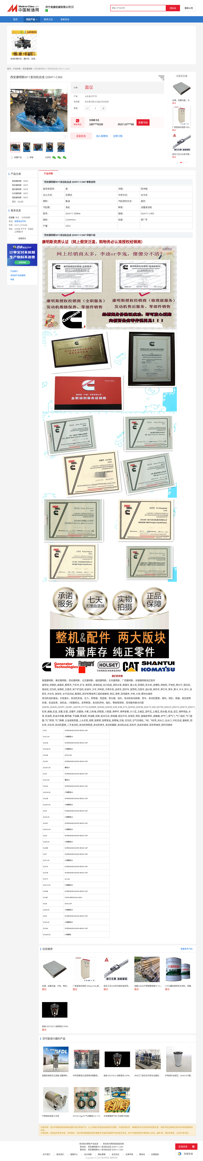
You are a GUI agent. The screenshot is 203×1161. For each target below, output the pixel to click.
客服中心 (74, 1154)
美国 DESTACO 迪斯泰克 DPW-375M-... (120, 1075)
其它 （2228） (18, 201)
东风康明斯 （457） (20, 193)
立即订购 (117, 136)
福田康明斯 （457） (20, 197)
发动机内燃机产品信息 (88, 1143)
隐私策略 (101, 1154)
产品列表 (17, 68)
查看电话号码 (20, 221)
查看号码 (143, 122)
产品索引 (14, 271)
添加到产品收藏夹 (18, 275)
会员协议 (115, 1154)
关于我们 (46, 1154)
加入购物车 (102, 136)
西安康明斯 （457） (20, 185)
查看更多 (22, 238)
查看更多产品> (187, 949)
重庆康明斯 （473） (20, 189)
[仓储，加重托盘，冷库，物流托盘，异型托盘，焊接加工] (181, 88)
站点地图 (88, 1154)
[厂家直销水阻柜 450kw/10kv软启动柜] (181, 115)
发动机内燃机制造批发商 (113, 1143)
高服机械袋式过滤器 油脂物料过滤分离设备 (60, 1075)
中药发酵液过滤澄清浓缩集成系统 (87, 1075)
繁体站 (142, 1154)
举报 (31, 157)
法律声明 (129, 1154)
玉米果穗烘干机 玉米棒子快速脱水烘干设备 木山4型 (125, 1116)
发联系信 (81, 136)
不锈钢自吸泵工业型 (50, 1116)
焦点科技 (105, 1157)
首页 (9, 68)
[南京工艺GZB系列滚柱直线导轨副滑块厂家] (181, 142)
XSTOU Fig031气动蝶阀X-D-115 (86, 1116)
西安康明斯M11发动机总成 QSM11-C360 (105, 1146)
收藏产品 (18, 157)
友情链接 (155, 1154)
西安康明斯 (27, 68)
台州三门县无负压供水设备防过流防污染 (151, 1075)
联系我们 (60, 1154)
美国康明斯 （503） (20, 181)
